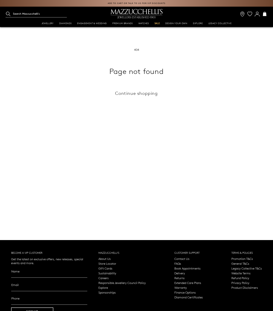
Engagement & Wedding (92, 23)
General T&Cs (240, 263)
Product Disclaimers (244, 288)
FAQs (177, 263)
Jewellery (48, 23)
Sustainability (107, 273)
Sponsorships (107, 292)
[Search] (8, 13)
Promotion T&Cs (242, 259)
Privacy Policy (240, 283)
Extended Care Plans (187, 283)
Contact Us (181, 259)
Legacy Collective (220, 23)
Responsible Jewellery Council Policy (122, 283)
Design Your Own (176, 23)
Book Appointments (187, 268)
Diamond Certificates (188, 297)
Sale (157, 23)
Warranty (180, 288)
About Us (104, 259)
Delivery (179, 273)
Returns (179, 278)
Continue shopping (136, 93)
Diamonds (65, 23)
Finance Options (185, 292)
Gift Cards (105, 268)
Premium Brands (122, 23)
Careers (103, 278)
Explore (198, 23)
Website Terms (241, 273)
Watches (143, 23)
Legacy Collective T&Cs (246, 268)
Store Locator (107, 263)
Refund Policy (240, 278)
